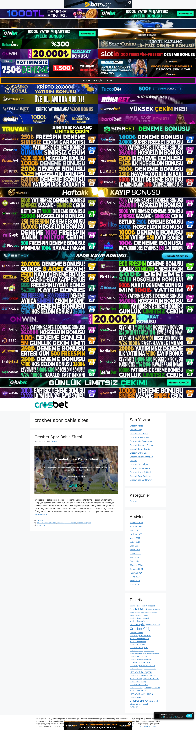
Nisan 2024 (135, 580)
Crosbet (40, 520)
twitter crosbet (136, 707)
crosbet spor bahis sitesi (66, 523)
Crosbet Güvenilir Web (140, 437)
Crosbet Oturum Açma (140, 468)
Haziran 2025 (136, 534)
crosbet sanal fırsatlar (136, 669)
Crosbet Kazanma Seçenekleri (143, 445)
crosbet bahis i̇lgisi (135, 615)
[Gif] (98, 192)
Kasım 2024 (135, 553)
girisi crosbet (154, 701)
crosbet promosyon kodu (142, 665)
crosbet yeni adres (152, 688)
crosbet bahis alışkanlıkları (149, 612)
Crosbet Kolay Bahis (139, 433)
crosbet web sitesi (139, 684)
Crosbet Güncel (136, 633)
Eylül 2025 (134, 530)
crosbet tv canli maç (148, 675)
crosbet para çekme (140, 662)
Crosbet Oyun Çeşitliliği (140, 476)
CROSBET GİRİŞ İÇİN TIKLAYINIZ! (98, 80)
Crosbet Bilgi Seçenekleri (141, 441)
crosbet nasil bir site (138, 656)
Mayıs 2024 (135, 577)
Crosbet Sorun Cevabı (140, 449)
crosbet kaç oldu (149, 651)
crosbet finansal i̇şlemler (140, 621)
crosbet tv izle (136, 679)
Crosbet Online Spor (139, 453)
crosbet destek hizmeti (139, 618)
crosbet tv (134, 675)
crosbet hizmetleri (137, 644)
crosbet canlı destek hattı (46, 523)
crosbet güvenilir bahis (139, 639)
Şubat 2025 (135, 542)
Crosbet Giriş (136, 430)
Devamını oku (40, 514)
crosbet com (147, 615)
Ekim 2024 (134, 557)
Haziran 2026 (136, 526)
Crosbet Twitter (151, 678)
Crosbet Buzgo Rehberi (140, 472)
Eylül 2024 (134, 561)
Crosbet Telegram (84, 523)
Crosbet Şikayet (139, 700)
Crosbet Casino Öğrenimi (141, 480)
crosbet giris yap (153, 625)
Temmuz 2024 (136, 569)
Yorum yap (41, 525)
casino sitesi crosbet (138, 606)
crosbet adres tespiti (154, 609)
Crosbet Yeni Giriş (141, 694)
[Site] (49, 139)
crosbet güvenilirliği (138, 642)
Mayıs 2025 (135, 538)
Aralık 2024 (135, 550)
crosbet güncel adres (140, 635)
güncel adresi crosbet (139, 704)
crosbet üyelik (136, 697)
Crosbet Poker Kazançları (141, 457)
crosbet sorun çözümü (150, 669)
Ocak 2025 (135, 546)
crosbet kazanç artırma (136, 651)
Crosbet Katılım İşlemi (139, 464)
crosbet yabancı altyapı (136, 688)
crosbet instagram (139, 647)
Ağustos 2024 (136, 565)
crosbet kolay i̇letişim (136, 653)
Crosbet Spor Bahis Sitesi (58, 436)
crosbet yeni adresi (138, 691)
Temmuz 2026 (136, 522)
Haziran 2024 (136, 573)
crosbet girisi (137, 624)
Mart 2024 (134, 584)
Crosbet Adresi (136, 426)
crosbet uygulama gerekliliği (138, 682)
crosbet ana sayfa (135, 612)
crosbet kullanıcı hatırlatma (151, 653)
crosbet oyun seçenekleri (140, 659)
